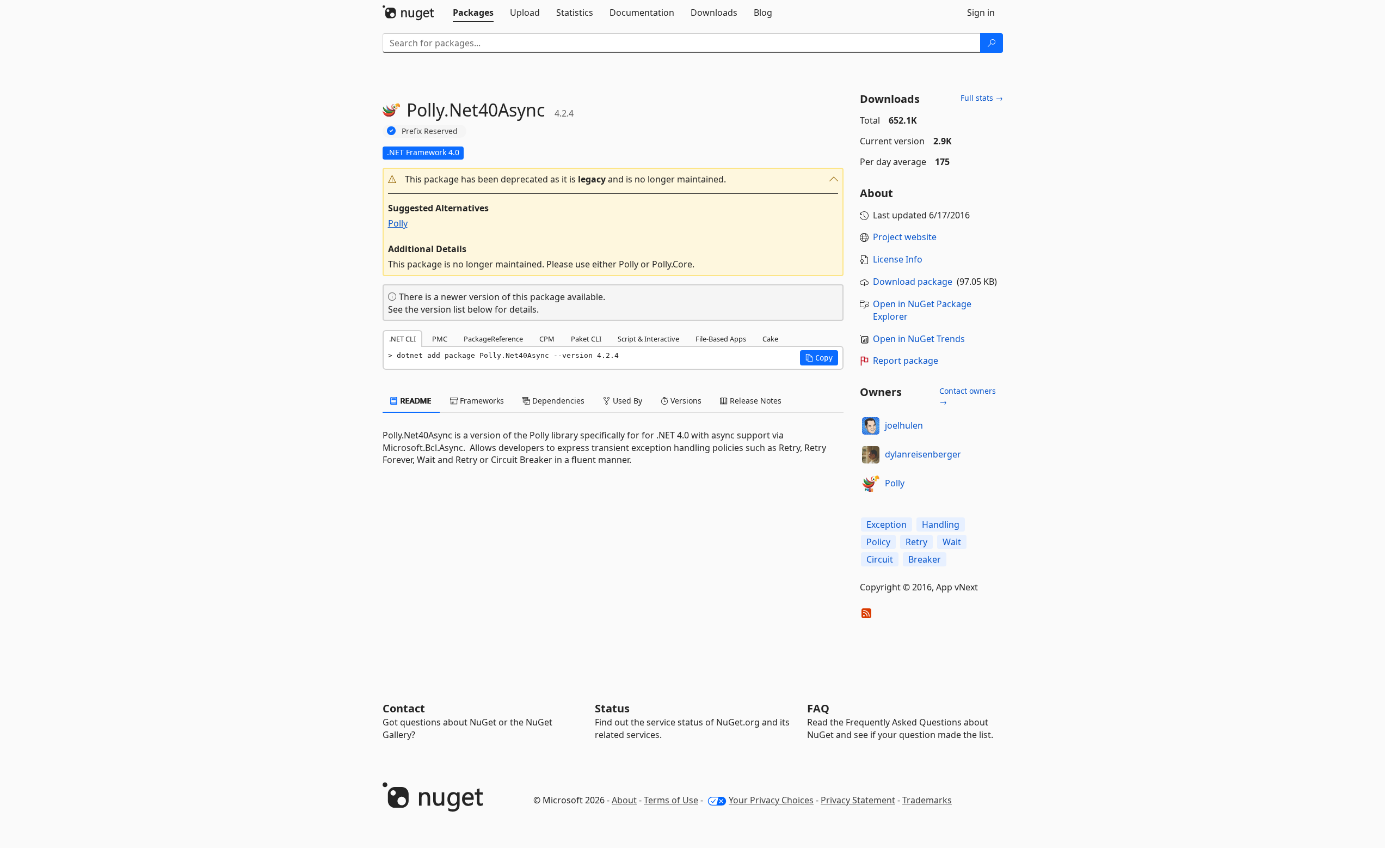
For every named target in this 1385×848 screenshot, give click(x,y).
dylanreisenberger (923, 454)
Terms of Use (671, 800)
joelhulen (904, 425)
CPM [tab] (547, 339)
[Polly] (871, 483)
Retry (916, 542)
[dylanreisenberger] (871, 455)
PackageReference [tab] (493, 339)
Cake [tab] (770, 339)
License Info (897, 259)
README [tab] (415, 400)
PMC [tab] (439, 339)
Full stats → (982, 98)
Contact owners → (967, 396)
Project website (905, 237)
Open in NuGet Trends (919, 339)
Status (612, 708)
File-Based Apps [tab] (720, 339)
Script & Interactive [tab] (648, 339)
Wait (952, 542)
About (624, 800)
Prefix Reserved (430, 131)
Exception (886, 524)
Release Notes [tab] (754, 400)
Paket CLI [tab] (586, 339)
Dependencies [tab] (557, 400)
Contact (404, 708)
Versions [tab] (684, 400)
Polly (398, 223)
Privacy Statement (858, 800)
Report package (905, 361)
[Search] (991, 43)
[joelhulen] (871, 426)
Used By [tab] (626, 400)
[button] (613, 179)
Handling (940, 524)
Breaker (924, 559)
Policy (878, 542)
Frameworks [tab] (481, 400)
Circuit (879, 559)
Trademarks (927, 800)
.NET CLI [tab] (402, 339)
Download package (912, 282)
